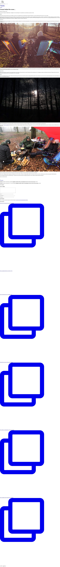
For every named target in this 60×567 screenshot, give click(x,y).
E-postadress (2, 195)
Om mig (3, 2)
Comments (1, 180)
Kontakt (3, 1)
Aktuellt (1, 7)
